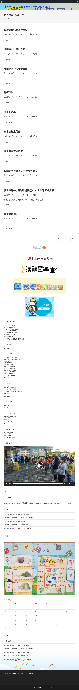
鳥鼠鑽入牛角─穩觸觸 (65, 503)
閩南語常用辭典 (8, 433)
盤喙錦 (6, 423)
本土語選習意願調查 (10, 325)
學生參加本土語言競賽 (10, 357)
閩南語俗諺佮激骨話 (10, 417)
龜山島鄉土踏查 (12, 131)
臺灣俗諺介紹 (8, 421)
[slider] (38, 483)
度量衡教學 (10, 112)
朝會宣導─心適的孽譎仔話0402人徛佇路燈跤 (17, 528)
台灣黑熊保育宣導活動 (16, 29)
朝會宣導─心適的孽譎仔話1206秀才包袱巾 (17, 514)
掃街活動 (8, 92)
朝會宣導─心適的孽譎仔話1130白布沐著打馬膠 (29, 190)
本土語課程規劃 (8, 337)
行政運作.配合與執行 (10, 389)
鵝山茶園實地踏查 (13, 151)
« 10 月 (6, 635)
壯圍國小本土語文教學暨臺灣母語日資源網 (27, 6)
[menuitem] (1, 1)
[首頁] (5, 18)
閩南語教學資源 (8, 364)
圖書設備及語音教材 (10, 396)
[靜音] (69, 484)
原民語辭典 (7, 435)
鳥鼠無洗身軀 (56, 503)
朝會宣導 (6, 378)
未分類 (34, 34)
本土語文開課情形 (9, 327)
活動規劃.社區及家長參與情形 (13, 391)
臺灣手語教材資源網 (10, 371)
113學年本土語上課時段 (11, 330)
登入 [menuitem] (77, 1)
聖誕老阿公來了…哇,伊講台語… (20, 170)
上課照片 (6, 407)
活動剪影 (6, 405)
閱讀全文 (9, 40)
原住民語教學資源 (9, 366)
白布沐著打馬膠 (39, 503)
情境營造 (6, 394)
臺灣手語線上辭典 (9, 437)
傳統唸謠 (6, 419)
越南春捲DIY (10, 214)
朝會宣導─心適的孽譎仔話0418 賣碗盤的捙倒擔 (18, 518)
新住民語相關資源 (9, 373)
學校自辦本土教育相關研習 (12, 360)
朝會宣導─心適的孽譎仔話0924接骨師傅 (16, 525)
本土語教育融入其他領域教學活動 (14, 339)
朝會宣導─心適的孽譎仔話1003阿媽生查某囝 (17, 521)
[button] (39, 465)
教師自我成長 (8, 362)
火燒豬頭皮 (32, 503)
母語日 (34, 195)
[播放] (6, 484)
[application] (39, 466)
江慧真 (8, 34)
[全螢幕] (73, 484)
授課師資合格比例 (9, 334)
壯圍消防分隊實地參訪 (16, 68)
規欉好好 (50, 503)
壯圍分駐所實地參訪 (14, 49)
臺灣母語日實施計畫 (10, 387)
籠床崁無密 (45, 503)
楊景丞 (8, 195)
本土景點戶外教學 (9, 375)
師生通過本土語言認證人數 (12, 332)
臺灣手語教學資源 (9, 369)
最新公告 (6, 348)
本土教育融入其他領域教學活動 (12, 503)
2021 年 (11, 18)
